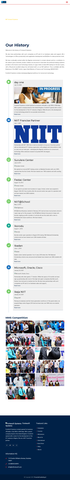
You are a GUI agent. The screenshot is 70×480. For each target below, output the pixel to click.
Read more (17, 114)
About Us (40, 437)
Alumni (39, 449)
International (41, 440)
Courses (40, 431)
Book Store (41, 443)
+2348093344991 (13, 464)
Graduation (41, 428)
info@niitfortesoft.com (15, 467)
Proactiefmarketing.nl (40, 477)
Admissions (41, 434)
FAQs (39, 446)
